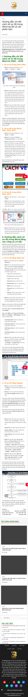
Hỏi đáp (7, 645)
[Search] (26, 13)
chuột (13, 393)
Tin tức (3, 18)
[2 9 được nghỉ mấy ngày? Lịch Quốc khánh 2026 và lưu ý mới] (14, 565)
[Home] (2, 14)
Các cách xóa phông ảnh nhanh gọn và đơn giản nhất (7, 512)
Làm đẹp (14, 645)
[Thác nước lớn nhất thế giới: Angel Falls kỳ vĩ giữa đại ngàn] (14, 535)
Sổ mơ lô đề (11, 648)
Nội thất (22, 645)
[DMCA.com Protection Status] (14, 690)
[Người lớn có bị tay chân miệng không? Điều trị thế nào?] (14, 595)
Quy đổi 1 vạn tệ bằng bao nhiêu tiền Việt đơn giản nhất (20, 512)
